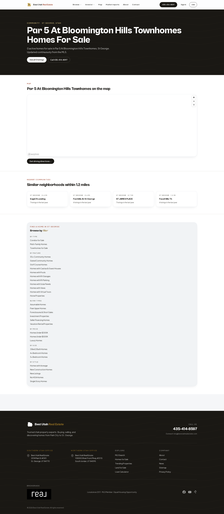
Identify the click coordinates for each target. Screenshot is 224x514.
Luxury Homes (36, 340)
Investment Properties (39, 316)
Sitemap (162, 467)
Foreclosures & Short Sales (41, 312)
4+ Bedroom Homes (39, 353)
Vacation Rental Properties (41, 324)
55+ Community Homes (40, 257)
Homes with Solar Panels (40, 284)
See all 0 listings (37, 59)
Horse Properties (37, 296)
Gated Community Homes (41, 260)
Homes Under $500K (39, 336)
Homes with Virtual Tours (40, 292)
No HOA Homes (36, 377)
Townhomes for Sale (39, 248)
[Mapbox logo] (33, 154)
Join (193, 5)
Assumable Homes (38, 304)
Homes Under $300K (39, 332)
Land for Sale (120, 467)
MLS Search (120, 455)
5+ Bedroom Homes (39, 357)
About (126, 5)
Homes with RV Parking (39, 280)
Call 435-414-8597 (58, 60)
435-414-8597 (168, 5)
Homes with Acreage (39, 365)
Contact (135, 5)
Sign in (183, 5)
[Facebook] (184, 492)
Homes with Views (37, 288)
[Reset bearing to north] (194, 105)
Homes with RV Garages (40, 276)
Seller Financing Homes (40, 320)
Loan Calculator (122, 472)
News (161, 463)
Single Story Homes (38, 381)
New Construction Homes (41, 369)
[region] (112, 125)
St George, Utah (51, 23)
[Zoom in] (194, 97)
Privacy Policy (165, 472)
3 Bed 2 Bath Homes (38, 349)
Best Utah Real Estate (41, 508)
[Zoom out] (194, 101)
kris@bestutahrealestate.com (185, 434)
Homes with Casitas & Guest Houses (45, 268)
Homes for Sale (121, 459)
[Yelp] (195, 492)
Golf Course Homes (38, 264)
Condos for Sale (37, 240)
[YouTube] (189, 492)
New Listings (35, 373)
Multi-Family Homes (38, 244)
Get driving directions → (41, 161)
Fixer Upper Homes (38, 308)
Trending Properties (123, 463)
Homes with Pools (38, 272)
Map (100, 5)
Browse (76, 5)
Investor (89, 5)
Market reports (112, 5)
